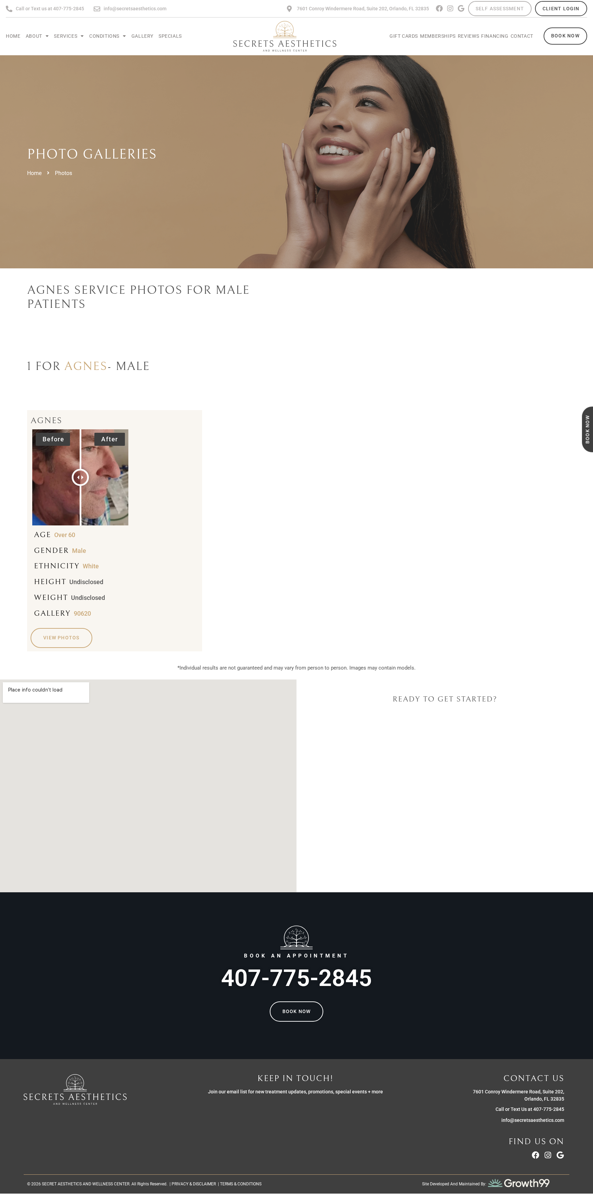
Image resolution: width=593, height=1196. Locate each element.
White (91, 566)
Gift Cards (403, 36)
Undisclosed (86, 582)
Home (13, 36)
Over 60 (64, 535)
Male (79, 550)
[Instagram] (450, 8)
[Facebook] (439, 8)
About (34, 36)
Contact (522, 36)
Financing (495, 36)
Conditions (104, 36)
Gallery (142, 36)
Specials (170, 36)
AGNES (85, 366)
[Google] (461, 8)
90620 (82, 613)
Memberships (438, 36)
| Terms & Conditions (238, 1184)
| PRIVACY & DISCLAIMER (191, 1184)
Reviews (468, 36)
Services (65, 36)
